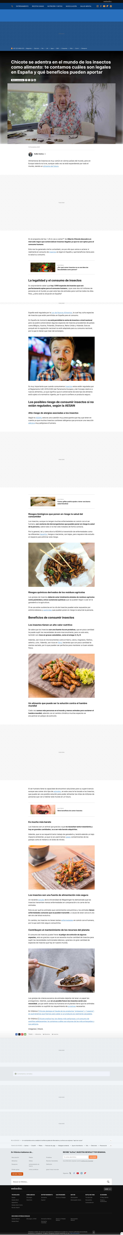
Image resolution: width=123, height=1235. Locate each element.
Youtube (104, 6)
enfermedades (67, 920)
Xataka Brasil (15, 1221)
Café (57, 48)
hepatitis (43, 534)
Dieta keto (94, 1145)
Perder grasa (15, 1169)
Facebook (101, 6)
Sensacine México (46, 1218)
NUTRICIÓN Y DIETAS (54, 6)
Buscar (108, 1181)
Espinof (43, 1200)
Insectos (55, 1034)
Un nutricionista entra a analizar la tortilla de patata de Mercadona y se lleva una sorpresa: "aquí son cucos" (52, 1140)
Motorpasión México (74, 1219)
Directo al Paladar (61, 1197)
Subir (106, 1189)
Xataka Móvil (15, 1200)
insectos (52, 252)
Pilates (41, 1145)
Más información (75, 1233)
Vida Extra (29, 1200)
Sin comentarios (18, 80)
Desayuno (84, 48)
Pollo (71, 48)
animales (57, 791)
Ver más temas (17, 1174)
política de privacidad (87, 1161)
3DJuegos (29, 1197)
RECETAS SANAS (38, 6)
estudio (41, 900)
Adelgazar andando (63, 1145)
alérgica (31, 423)
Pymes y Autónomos (103, 1200)
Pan (43, 48)
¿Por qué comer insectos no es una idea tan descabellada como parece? (72, 268)
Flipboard (107, 6)
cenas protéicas (33, 1169)
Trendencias (88, 1197)
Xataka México (16, 1218)
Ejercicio (36, 48)
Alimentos (38, 1034)
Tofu (87, 1145)
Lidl (47, 48)
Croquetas (64, 48)
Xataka (13, 1197)
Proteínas (49, 1157)
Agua (52, 48)
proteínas (72, 1006)
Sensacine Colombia (44, 1222)
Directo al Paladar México (61, 1219)
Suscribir (93, 1157)
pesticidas (47, 610)
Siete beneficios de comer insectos (69, 810)
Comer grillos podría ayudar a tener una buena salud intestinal (73, 503)
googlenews (111, 6)
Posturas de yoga (50, 1145)
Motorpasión (74, 1197)
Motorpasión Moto (76, 1200)
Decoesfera (88, 1200)
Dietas (31, 1161)
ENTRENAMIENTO (22, 6)
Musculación (15, 1157)
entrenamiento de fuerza (34, 1165)
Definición (49, 1164)
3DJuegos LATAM (31, 1218)
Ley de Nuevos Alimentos (61, 313)
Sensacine (44, 1197)
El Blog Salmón (104, 1197)
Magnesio (29, 48)
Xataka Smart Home (17, 1205)
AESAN (39, 418)
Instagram (97, 6)
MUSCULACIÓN (71, 6)
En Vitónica (60, 265)
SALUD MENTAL (85, 6)
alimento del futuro (50, 166)
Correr (77, 48)
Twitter (29, 80)
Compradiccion (89, 1202)
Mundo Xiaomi (16, 1207)
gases (68, 837)
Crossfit (33, 1145)
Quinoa (26, 1145)
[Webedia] (107, 1)
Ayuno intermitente (77, 1145)
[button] (40, 154)
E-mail (35, 80)
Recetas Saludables (52, 1161)
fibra (60, 643)
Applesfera (15, 1202)
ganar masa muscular (52, 1169)
